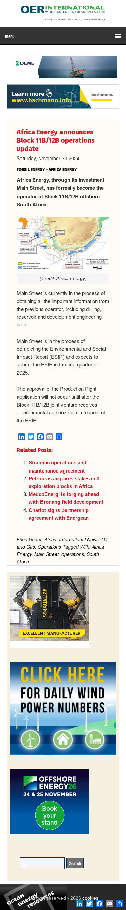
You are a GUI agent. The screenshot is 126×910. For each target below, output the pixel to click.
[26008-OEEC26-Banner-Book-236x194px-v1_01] (49, 833)
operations (72, 554)
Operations (49, 546)
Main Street (46, 554)
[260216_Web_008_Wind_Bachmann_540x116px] (63, 107)
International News (79, 539)
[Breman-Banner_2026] (49, 646)
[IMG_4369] (63, 81)
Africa (50, 539)
